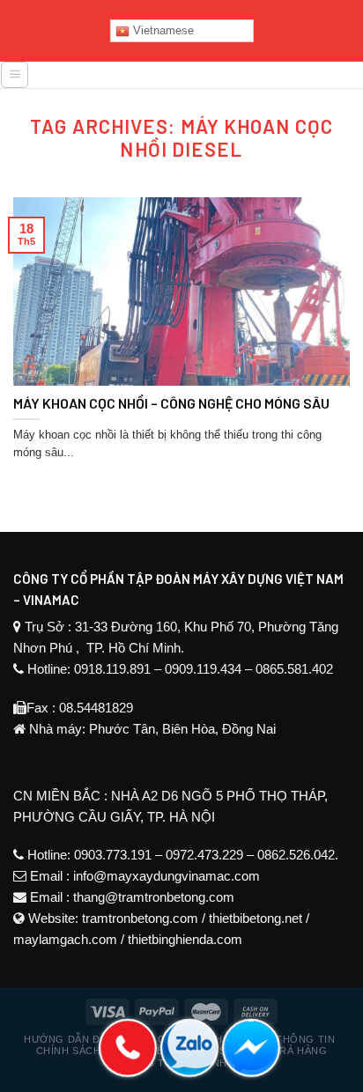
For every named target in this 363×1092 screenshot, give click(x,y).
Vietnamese (162, 30)
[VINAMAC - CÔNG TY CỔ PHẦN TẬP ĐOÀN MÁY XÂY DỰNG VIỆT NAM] (196, 81)
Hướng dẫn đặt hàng (85, 1039)
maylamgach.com (65, 939)
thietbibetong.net (255, 918)
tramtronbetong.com (140, 918)
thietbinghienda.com (185, 939)
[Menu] (14, 75)
